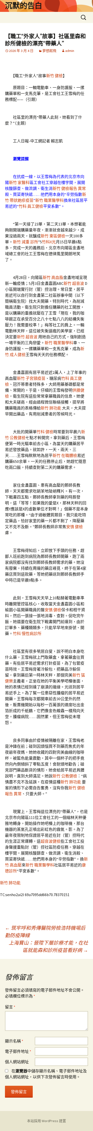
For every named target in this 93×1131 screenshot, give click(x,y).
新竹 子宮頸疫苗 (31, 378)
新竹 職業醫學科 (49, 200)
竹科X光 (49, 241)
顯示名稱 (14, 1041)
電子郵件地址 (18, 1051)
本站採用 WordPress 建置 (46, 1121)
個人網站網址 (17, 1061)
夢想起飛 (49, 50)
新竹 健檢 (54, 75)
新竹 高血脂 (53, 277)
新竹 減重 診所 (25, 241)
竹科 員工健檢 (31, 206)
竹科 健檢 (45, 431)
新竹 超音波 (74, 283)
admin (69, 50)
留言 (10, 1006)
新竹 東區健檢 (53, 235)
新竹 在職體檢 (65, 455)
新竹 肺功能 (51, 408)
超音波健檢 (51, 841)
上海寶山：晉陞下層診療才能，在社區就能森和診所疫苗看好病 (48, 946)
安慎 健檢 (74, 526)
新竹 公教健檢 (65, 775)
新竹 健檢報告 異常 (69, 188)
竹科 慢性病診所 (27, 633)
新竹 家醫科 (19, 182)
